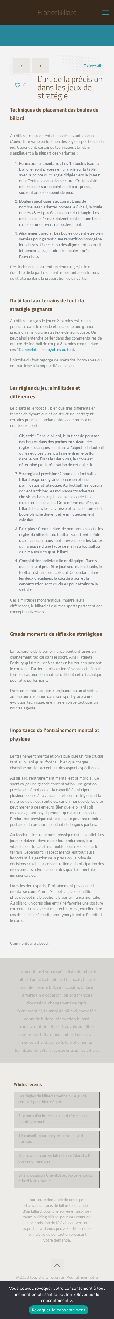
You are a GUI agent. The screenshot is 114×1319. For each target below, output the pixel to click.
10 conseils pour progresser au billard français (50, 1138)
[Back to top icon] (57, 1265)
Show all (94, 65)
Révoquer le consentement (58, 1309)
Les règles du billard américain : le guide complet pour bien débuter (52, 1098)
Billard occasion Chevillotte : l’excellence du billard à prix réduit (55, 1178)
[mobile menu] (106, 12)
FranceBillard (57, 12)
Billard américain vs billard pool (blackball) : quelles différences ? (55, 1158)
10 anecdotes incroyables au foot (45, 349)
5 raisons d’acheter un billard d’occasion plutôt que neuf (52, 1118)
